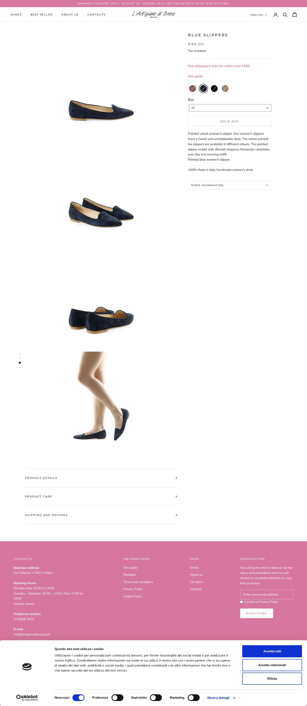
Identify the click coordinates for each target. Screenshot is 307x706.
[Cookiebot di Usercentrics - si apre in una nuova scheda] (27, 698)
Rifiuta (272, 678)
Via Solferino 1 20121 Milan (33, 573)
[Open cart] (295, 14)
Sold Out (229, 121)
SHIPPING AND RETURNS (46, 515)
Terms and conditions (138, 582)
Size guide (195, 76)
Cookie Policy (132, 596)
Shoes (16, 14)
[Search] (285, 14)
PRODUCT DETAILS (41, 477)
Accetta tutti (272, 651)
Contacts (97, 14)
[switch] (117, 697)
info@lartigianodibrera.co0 (32, 634)
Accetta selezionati (272, 665)
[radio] (192, 88)
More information (207, 185)
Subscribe (256, 613)
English (257, 15)
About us (70, 14)
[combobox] (230, 108)
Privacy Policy (133, 589)
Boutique (129, 575)
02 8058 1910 (24, 619)
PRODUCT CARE (38, 496)
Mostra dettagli (218, 698)
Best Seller (41, 14)
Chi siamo (196, 582)
